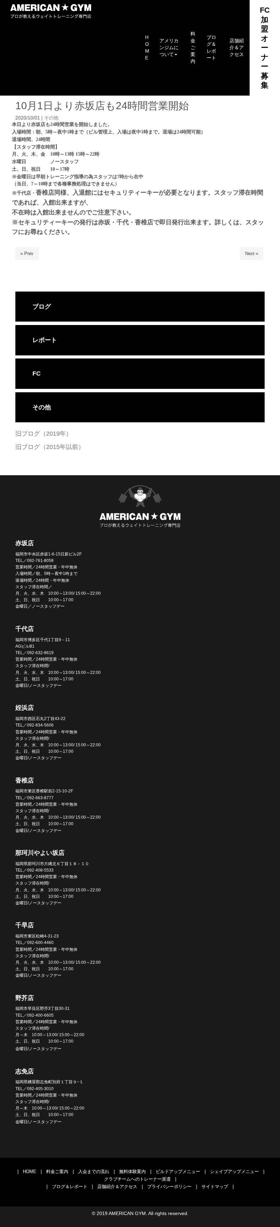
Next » (251, 253)
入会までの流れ (93, 1171)
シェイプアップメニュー (234, 1171)
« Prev (26, 253)
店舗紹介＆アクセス (117, 1186)
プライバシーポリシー (169, 1186)
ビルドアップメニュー (178, 1171)
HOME (29, 1171)
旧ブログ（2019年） (43, 433)
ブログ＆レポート (69, 1186)
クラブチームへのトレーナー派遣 (137, 1179)
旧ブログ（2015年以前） (49, 446)
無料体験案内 (132, 1171)
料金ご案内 (57, 1171)
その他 (51, 118)
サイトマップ (214, 1186)
